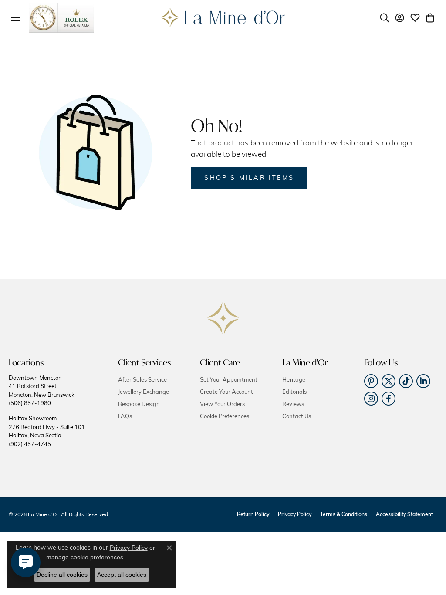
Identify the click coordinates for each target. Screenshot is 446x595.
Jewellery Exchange (143, 392)
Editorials (294, 392)
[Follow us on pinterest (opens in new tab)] (371, 381)
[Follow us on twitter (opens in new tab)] (388, 381)
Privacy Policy (294, 514)
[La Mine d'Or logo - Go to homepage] (223, 17)
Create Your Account (226, 392)
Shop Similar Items (249, 178)
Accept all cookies (121, 574)
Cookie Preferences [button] (224, 416)
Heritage (293, 380)
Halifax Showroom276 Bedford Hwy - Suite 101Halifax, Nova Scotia (47, 431)
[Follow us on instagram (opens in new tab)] (371, 399)
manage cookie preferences (84, 557)
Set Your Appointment (228, 380)
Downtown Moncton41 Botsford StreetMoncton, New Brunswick (41, 390)
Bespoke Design (139, 404)
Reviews (293, 404)
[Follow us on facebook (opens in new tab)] (388, 399)
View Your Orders (222, 404)
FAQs (125, 416)
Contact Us (296, 416)
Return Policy (253, 514)
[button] (384, 17)
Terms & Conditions (343, 514)
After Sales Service (142, 380)
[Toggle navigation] (15, 17)
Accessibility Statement (404, 514)
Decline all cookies (62, 574)
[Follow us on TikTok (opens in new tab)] (406, 381)
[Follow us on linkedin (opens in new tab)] (423, 381)
